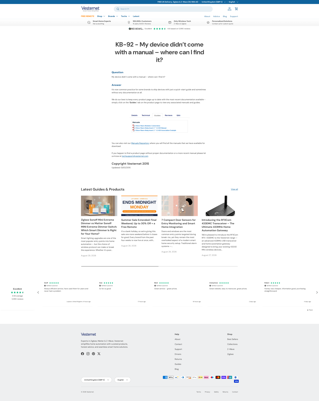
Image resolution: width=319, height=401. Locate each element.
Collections (232, 344)
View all (234, 189)
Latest (136, 16)
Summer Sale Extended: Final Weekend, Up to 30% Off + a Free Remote (138, 223)
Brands (111, 16)
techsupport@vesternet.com (135, 156)
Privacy (207, 392)
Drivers (178, 354)
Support (234, 16)
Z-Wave (230, 349)
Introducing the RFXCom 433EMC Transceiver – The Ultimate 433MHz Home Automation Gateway (218, 225)
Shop (99, 16)
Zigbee (230, 354)
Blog (225, 16)
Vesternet (90, 392)
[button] (236, 9)
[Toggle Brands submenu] (117, 16)
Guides (178, 364)
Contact (178, 344)
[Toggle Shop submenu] (104, 16)
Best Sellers (232, 339)
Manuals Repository (140, 143)
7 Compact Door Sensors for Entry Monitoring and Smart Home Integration (178, 223)
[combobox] (163, 9)
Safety (216, 392)
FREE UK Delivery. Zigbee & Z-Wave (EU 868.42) (178, 2)
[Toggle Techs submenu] (128, 16)
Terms (199, 392)
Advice (216, 16)
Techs (124, 16)
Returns (178, 359)
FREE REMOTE (87, 16)
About (207, 16)
